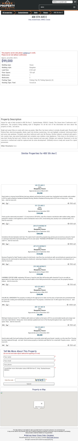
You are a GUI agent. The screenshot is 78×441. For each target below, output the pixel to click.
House (45, 13)
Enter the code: (9, 380)
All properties (7, 13)
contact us (26, 53)
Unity (35, 13)
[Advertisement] (39, 36)
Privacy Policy (41, 435)
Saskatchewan (23, 13)
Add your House (31, 435)
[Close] (41, 403)
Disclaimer (50, 435)
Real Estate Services (53, 437)
